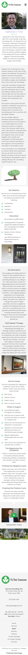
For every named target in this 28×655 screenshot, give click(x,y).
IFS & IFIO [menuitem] (14, 642)
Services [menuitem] (14, 626)
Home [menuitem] (14, 623)
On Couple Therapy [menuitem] (14, 639)
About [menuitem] (14, 629)
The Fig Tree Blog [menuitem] (14, 637)
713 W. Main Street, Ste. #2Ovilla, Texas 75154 (14, 592)
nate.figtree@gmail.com (14, 606)
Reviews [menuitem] (14, 631)
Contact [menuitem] (14, 634)
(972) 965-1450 (14, 599)
